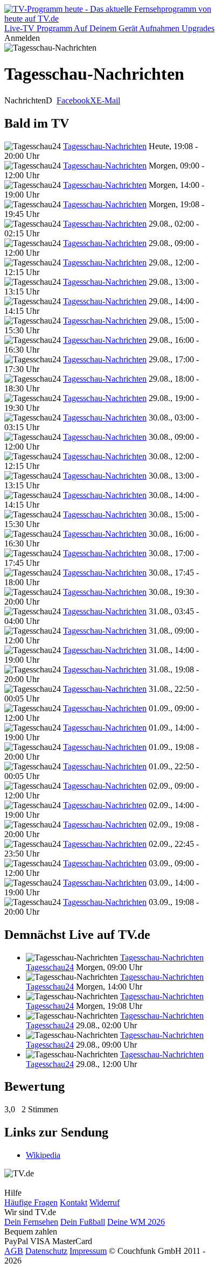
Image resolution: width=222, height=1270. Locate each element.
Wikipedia (43, 1155)
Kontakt (73, 1202)
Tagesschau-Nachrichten (105, 146)
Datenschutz (46, 1250)
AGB (13, 1250)
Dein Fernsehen (31, 1221)
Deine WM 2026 (136, 1221)
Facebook (73, 100)
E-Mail (108, 100)
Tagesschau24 (50, 967)
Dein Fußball (82, 1221)
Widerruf (104, 1202)
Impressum (88, 1250)
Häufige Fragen (31, 1202)
